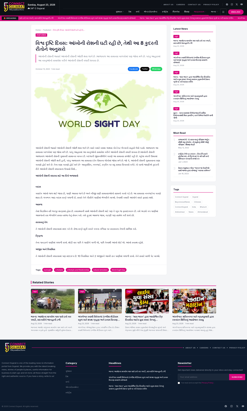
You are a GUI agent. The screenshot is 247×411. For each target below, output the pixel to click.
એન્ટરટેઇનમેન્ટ (151, 12)
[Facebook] (227, 4)
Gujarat (195, 197)
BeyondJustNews (182, 202)
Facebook (134, 69)
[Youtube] (242, 4)
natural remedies (100, 270)
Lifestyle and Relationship (78, 270)
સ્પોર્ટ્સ (165, 12)
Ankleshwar (180, 212)
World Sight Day (118, 270)
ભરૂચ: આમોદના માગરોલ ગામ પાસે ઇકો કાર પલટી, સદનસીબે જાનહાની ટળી (192, 41)
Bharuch (203, 207)
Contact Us (194, 5)
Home (38, 30)
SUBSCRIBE (237, 377)
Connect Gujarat (181, 197)
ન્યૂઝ (176, 36)
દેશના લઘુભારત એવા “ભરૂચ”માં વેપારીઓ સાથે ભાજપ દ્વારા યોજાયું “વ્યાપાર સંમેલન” (194, 169)
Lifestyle (59, 270)
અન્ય (213, 12)
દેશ (130, 12)
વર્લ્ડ (137, 12)
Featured (47, 30)
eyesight (47, 270)
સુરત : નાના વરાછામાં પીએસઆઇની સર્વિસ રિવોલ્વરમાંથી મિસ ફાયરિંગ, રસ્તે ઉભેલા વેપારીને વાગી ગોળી (193, 115)
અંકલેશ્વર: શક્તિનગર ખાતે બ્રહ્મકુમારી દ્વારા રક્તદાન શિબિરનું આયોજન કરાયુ (190, 97)
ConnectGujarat (181, 207)
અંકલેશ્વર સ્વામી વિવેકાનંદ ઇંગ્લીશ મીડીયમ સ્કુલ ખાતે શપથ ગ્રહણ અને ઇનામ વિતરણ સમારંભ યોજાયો (94, 18)
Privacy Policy (211, 5)
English (235, 12)
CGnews (197, 202)
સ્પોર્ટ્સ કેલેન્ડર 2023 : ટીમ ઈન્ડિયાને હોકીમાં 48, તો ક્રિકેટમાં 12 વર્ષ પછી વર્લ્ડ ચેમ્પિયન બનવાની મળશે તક (193, 156)
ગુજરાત (119, 12)
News (191, 212)
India (194, 207)
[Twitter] (237, 4)
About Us (168, 5)
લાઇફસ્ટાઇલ (199, 12)
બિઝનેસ (176, 12)
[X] (237, 406)
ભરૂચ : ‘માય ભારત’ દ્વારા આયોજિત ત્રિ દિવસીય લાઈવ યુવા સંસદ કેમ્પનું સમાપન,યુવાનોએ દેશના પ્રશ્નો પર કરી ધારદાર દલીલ (183, 18)
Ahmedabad (203, 212)
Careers (180, 5)
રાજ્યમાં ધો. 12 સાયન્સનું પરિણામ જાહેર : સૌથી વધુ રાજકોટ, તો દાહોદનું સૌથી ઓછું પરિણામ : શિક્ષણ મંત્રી (194, 141)
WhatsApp (156, 69)
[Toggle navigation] (223, 12)
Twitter (145, 69)
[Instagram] (232, 4)
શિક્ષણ (186, 12)
